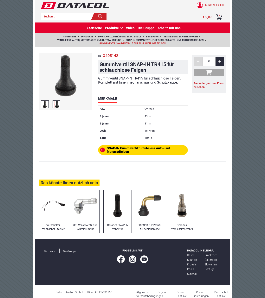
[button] (121, 28)
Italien (191, 255)
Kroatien (192, 264)
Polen (190, 269)
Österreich (211, 259)
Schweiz (192, 273)
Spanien (192, 259)
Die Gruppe (69, 251)
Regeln (162, 292)
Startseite (49, 251)
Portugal (210, 269)
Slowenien (211, 264)
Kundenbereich (214, 5)
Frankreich (211, 255)
